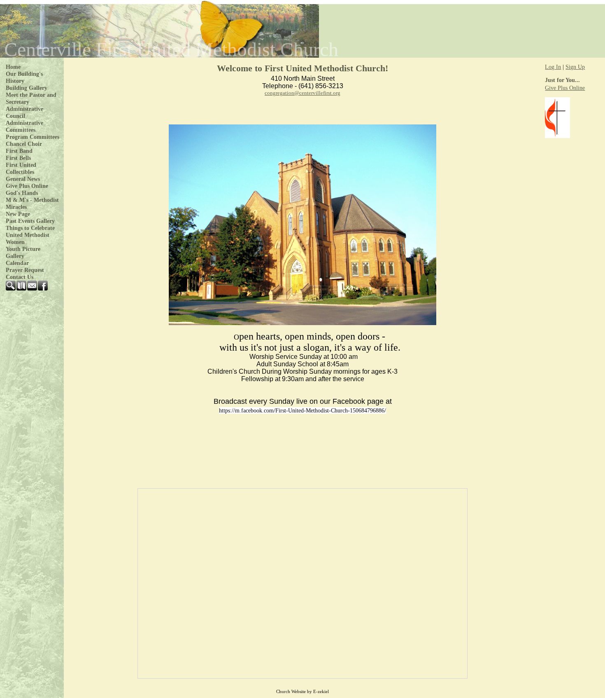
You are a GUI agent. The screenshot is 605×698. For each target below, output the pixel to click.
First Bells (18, 158)
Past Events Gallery (30, 221)
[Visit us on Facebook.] (43, 288)
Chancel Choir (24, 144)
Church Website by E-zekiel (302, 691)
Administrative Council (24, 112)
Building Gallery (26, 87)
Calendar (17, 263)
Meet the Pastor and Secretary (31, 98)
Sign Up (575, 66)
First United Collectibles (21, 168)
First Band (19, 151)
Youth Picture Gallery (23, 252)
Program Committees (32, 137)
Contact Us (19, 277)
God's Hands (22, 193)
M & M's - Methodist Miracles (32, 203)
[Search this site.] (11, 288)
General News (23, 179)
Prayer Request (25, 270)
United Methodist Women (27, 238)
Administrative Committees (24, 126)
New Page (18, 214)
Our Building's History (24, 77)
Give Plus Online (27, 186)
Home (13, 66)
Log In (553, 66)
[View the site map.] (21, 288)
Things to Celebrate (30, 228)
